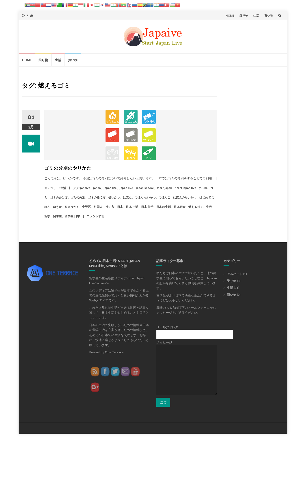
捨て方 (110, 206)
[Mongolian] (118, 4)
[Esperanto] (59, 4)
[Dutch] (48, 4)
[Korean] (102, 4)
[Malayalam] (113, 4)
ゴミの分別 (78, 197)
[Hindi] (75, 4)
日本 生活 (132, 206)
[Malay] (107, 4)
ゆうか (57, 206)
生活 (256, 15)
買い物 (268, 15)
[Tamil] (156, 4)
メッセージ (164, 342)
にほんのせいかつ (184, 197)
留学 (47, 216)
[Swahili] (145, 4)
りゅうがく (72, 206)
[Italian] (86, 4)
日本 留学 (147, 206)
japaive (85, 188)
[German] (70, 4)
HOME (230, 15)
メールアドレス (167, 327)
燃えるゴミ (195, 206)
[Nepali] (129, 4)
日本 (120, 206)
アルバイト (235, 274)
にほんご (164, 197)
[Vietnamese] (177, 4)
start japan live (185, 188)
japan (97, 188)
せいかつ (114, 197)
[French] (64, 4)
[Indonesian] (81, 4)
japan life (110, 188)
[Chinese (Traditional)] (43, 4)
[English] (54, 4)
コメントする (95, 216)
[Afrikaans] (27, 4)
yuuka (203, 188)
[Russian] (134, 4)
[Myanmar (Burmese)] (124, 4)
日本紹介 (179, 206)
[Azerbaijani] (32, 4)
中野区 (86, 206)
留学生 (57, 216)
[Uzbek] (172, 4)
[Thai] (161, 4)
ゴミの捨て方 (97, 197)
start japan (164, 188)
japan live (126, 188)
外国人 (98, 206)
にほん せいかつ (145, 197)
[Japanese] (91, 4)
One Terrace (114, 352)
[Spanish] (140, 4)
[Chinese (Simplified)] (38, 4)
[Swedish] (150, 4)
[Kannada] (97, 4)
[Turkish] (167, 4)
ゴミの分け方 (59, 197)
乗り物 (243, 15)
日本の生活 (163, 206)
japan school (145, 188)
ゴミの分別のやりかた (67, 168)
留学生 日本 (72, 216)
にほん (127, 197)
